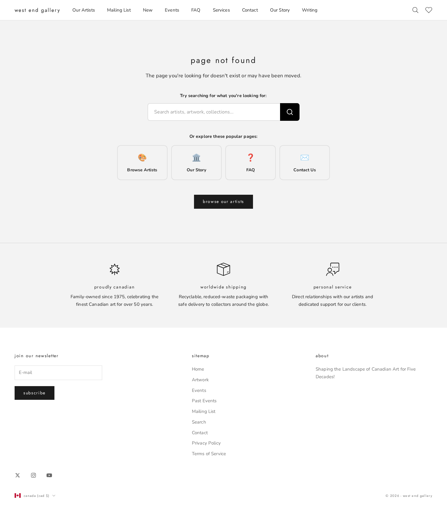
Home (198, 369)
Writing (309, 10)
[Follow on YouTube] (49, 475)
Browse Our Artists (223, 201)
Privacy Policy (206, 443)
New (148, 10)
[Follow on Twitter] (18, 475)
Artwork (200, 380)
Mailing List (119, 10)
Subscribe (34, 393)
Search (199, 422)
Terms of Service (209, 454)
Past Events (204, 401)
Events (172, 10)
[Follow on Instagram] (33, 475)
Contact (250, 10)
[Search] (290, 112)
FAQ (195, 10)
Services (221, 10)
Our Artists (83, 10)
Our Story (280, 10)
